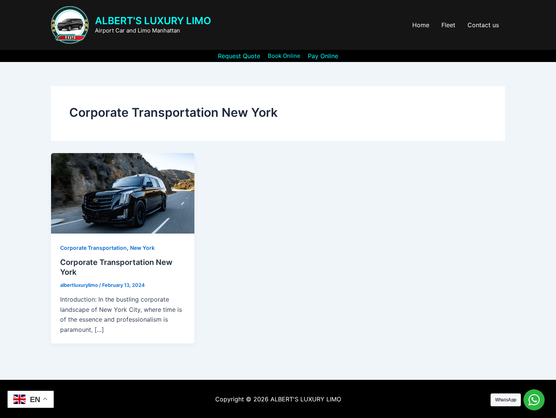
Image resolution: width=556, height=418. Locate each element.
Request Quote (239, 56)
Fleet (448, 25)
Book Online (284, 55)
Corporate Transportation (93, 248)
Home (420, 25)
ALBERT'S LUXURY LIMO (153, 20)
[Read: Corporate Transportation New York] (122, 193)
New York (142, 248)
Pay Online (323, 56)
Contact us (483, 25)
